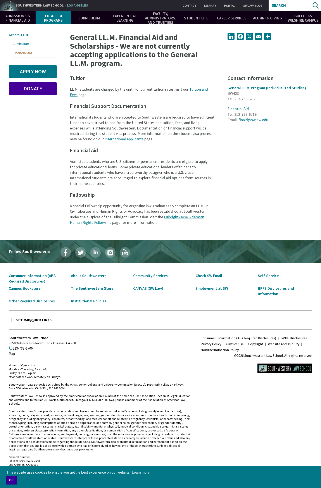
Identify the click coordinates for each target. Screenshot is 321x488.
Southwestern (52, 5)
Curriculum (89, 18)
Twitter (80, 252)
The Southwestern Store (92, 288)
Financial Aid (238, 108)
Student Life (196, 18)
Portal (229, 5)
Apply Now (33, 71)
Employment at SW (212, 288)
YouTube (125, 252)
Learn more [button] (141, 472)
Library (210, 5)
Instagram (110, 252)
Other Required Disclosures (32, 300)
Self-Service (268, 275)
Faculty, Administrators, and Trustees (160, 18)
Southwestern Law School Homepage (285, 368)
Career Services (232, 18)
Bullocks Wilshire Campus (303, 18)
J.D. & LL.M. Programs (53, 18)
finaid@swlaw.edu (253, 119)
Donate (33, 88)
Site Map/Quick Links (34, 320)
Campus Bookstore (25, 288)
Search (279, 5)
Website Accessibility (283, 344)
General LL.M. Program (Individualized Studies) (267, 87)
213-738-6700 (23, 348)
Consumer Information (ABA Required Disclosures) (238, 338)
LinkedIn (95, 252)
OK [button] (11, 480)
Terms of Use (234, 344)
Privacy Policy (211, 344)
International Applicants (124, 138)
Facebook (65, 252)
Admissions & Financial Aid (17, 18)
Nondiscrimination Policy (220, 350)
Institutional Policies (88, 300)
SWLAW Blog (252, 5)
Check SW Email (209, 275)
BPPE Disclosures (294, 338)
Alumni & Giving (267, 18)
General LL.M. (19, 35)
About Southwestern (89, 275)
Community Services (150, 275)
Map (12, 353)
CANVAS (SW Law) (148, 288)
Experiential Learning (125, 18)
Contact (189, 5)
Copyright (255, 344)
